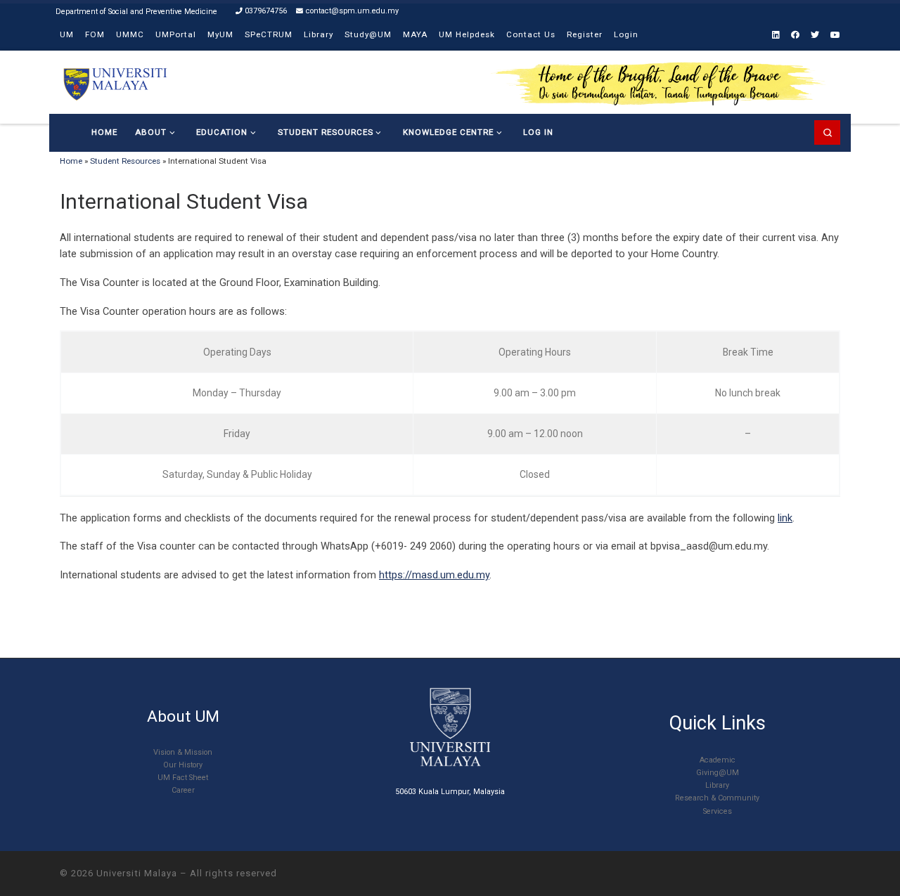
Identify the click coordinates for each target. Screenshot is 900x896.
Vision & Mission (182, 752)
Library (717, 785)
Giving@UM (717, 772)
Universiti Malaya (136, 873)
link (785, 518)
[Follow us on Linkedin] (776, 35)
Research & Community (717, 798)
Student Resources (125, 161)
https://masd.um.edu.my (434, 575)
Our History (182, 765)
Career (183, 790)
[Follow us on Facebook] (795, 35)
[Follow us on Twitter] (815, 35)
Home (71, 161)
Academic (717, 760)
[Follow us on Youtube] (835, 35)
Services (717, 811)
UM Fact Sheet (183, 777)
